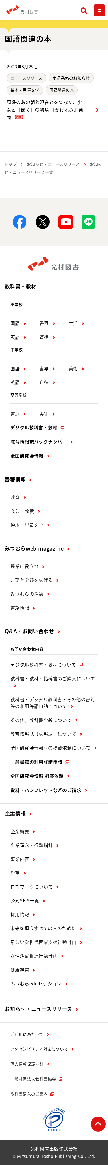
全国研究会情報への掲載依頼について (50, 748)
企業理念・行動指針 (31, 845)
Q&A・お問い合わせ (29, 631)
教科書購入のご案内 (29, 1094)
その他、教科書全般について (41, 720)
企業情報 (15, 813)
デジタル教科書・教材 (33, 427)
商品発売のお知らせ (71, 78)
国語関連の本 (61, 90)
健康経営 (19, 970)
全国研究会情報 (26, 456)
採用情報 (19, 914)
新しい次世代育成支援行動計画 (43, 942)
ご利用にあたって (26, 1034)
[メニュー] (99, 10)
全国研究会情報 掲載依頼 (37, 776)
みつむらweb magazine (34, 548)
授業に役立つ (24, 566)
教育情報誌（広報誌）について (43, 734)
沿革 (15, 873)
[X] (43, 222)
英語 (15, 337)
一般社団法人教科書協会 (33, 1079)
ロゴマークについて (31, 887)
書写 (44, 323)
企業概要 (19, 831)
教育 (15, 497)
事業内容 (19, 859)
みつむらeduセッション (36, 983)
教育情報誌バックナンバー (38, 442)
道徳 (44, 337)
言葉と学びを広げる (31, 580)
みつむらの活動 (26, 594)
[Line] (88, 222)
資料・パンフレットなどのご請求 (45, 790)
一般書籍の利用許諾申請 (36, 762)
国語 (15, 323)
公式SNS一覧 (24, 900)
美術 (73, 368)
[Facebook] (19, 222)
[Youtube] (65, 222)
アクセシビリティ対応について (39, 1049)
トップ (10, 164)
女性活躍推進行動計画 (34, 956)
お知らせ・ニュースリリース (53, 164)
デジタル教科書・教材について (43, 665)
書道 (15, 414)
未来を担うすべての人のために (43, 928)
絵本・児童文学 (24, 90)
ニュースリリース (26, 78)
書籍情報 (15, 479)
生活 (73, 323)
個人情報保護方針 (26, 1064)
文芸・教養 (22, 511)
